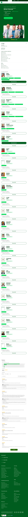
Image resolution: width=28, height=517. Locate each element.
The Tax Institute (16, 500)
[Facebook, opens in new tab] (17, 512)
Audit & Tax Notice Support (4, 476)
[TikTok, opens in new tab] (15, 512)
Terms (15, 481)
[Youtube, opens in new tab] (21, 512)
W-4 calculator (16, 476)
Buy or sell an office (16, 496)
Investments (4, 53)
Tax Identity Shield (3, 475)
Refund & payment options (17, 473)
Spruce (2, 494)
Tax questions (3, 504)
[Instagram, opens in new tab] (19, 512)
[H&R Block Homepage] (10, 0)
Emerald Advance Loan (4, 497)
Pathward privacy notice (17, 484)
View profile (14, 84)
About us (15, 493)
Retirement (4, 52)
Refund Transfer (3, 496)
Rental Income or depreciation (7, 54)
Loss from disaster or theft (6, 58)
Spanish (4, 49)
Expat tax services (3, 477)
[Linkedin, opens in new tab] (23, 512)
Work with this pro (14, 81)
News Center (15, 498)
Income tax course (16, 497)
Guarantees (15, 501)
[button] (24, 2)
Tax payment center (16, 474)
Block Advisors (3, 482)
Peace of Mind (3, 474)
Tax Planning (4, 65)
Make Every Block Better (17, 494)
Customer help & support (4, 503)
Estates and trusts (5, 66)
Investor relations (16, 499)
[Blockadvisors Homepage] (14, 0)
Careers (15, 495)
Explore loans (3, 493)
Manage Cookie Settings (17, 483)
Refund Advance (3, 498)
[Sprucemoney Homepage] (18, 0)
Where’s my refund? (16, 475)
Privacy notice (16, 482)
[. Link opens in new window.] (3, 515)
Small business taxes (4, 483)
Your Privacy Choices (9, 515)
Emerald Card (3, 495)
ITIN (3, 64)
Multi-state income (5, 57)
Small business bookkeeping (5, 484)
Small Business (5, 59)
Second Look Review (4, 473)
